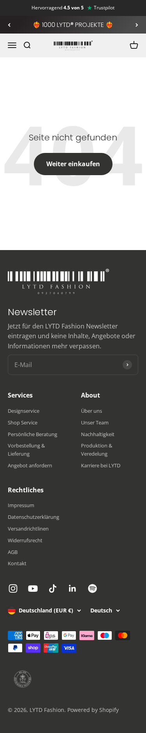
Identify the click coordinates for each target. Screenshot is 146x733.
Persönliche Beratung (32, 434)
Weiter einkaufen (73, 164)
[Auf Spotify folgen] (92, 588)
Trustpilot (104, 8)
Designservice (23, 410)
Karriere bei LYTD (100, 465)
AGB (13, 552)
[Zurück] (9, 25)
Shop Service (22, 422)
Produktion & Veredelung (96, 449)
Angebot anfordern (30, 465)
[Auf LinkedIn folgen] (72, 588)
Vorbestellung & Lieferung (26, 449)
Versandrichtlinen (28, 528)
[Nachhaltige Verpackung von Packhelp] (73, 679)
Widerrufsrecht (25, 540)
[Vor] (136, 25)
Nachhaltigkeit (97, 434)
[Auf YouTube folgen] (33, 588)
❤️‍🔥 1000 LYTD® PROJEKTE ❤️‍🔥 (73, 24)
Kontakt (17, 563)
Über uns (91, 410)
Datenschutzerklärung (33, 516)
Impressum (21, 505)
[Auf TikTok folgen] (52, 588)
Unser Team (95, 422)
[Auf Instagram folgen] (13, 588)
